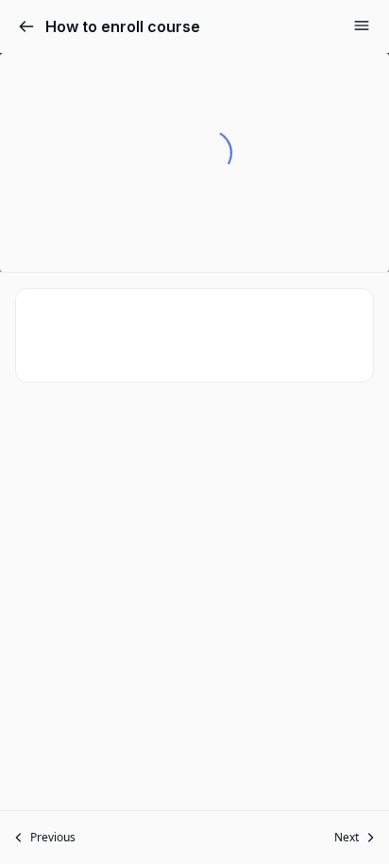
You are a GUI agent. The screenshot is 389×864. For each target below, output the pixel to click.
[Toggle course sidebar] (362, 25)
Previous (53, 837)
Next (346, 837)
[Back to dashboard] (26, 26)
